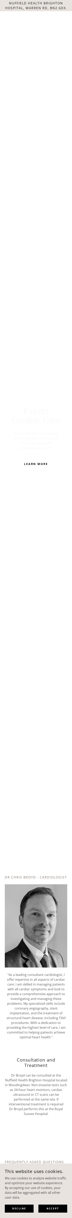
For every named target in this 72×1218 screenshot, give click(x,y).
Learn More (36, 464)
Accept (53, 1208)
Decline (19, 1208)
